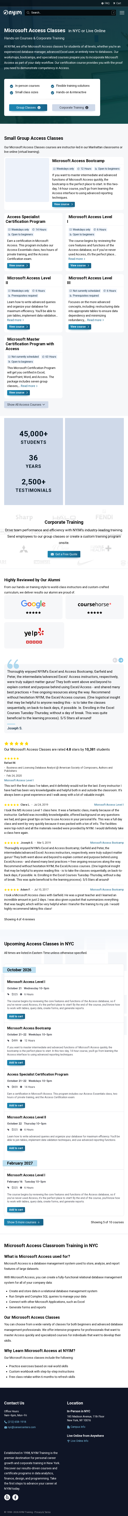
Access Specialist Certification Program (37, 1074)
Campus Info (77, 1426)
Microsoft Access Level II (26, 1117)
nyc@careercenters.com (21, 1427)
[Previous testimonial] (115, 660)
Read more (75, 259)
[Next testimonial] (121, 660)
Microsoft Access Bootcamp (107, 842)
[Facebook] (15, 1497)
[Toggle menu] (122, 13)
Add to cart (16, 1016)
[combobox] (70, 13)
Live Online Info (79, 1440)
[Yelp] (7, 1497)
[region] (64, 698)
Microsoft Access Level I (19, 780)
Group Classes (26, 107)
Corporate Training (72, 107)
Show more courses (22, 1222)
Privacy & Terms (42, 1512)
